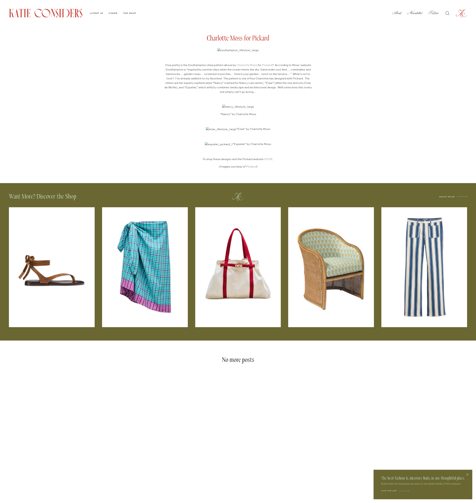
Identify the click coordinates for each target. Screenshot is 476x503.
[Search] (447, 13)
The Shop (129, 13)
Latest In (96, 13)
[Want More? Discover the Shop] (238, 196)
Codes (113, 13)
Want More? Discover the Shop (42, 196)
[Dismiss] (467, 474)
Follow (434, 13)
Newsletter (415, 13)
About (397, 13)
